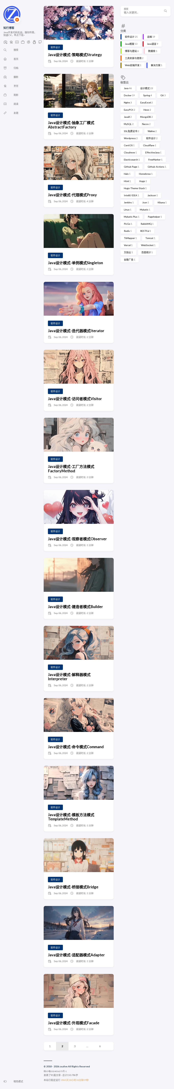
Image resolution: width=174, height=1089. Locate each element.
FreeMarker (155, 159)
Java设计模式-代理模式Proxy (72, 195)
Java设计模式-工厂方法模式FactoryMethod (71, 468)
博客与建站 (132, 50)
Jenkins (129, 202)
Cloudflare (149, 145)
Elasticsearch (132, 159)
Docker (129, 95)
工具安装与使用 (134, 58)
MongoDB (146, 116)
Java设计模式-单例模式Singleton (75, 262)
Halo (127, 173)
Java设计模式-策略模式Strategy (75, 54)
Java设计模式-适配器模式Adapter (76, 955)
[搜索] (165, 11)
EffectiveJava (153, 152)
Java (128, 88)
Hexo (147, 109)
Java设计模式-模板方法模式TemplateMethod (71, 816)
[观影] (23, 43)
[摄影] (5, 43)
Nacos (146, 124)
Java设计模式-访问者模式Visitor (75, 398)
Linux (127, 209)
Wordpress (131, 138)
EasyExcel (146, 102)
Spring (147, 95)
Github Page (131, 166)
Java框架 (131, 43)
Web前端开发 (133, 65)
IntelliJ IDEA (131, 195)
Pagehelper (155, 216)
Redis (128, 230)
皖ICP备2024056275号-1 (55, 1071)
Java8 (128, 116)
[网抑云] (29, 43)
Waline (152, 131)
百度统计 (147, 252)
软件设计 (131, 36)
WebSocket (148, 245)
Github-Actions (157, 166)
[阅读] (17, 43)
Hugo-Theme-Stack (135, 188)
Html (127, 181)
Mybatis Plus (131, 216)
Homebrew (146, 173)
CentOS (129, 145)
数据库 (152, 50)
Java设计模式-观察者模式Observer (77, 539)
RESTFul (145, 230)
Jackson (152, 195)
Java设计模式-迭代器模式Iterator (76, 330)
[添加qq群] (34, 43)
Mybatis (145, 209)
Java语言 (152, 43)
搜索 (126, 9)
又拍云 (128, 252)
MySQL (129, 124)
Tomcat (150, 238)
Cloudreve (130, 152)
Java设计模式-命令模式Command (76, 746)
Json (145, 202)
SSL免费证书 (131, 131)
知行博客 (8, 27)
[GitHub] (40, 43)
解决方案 (156, 65)
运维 (151, 36)
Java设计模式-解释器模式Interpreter (69, 676)
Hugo (143, 181)
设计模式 (146, 88)
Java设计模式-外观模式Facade (73, 1023)
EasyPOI (129, 109)
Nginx (128, 102)
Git (163, 95)
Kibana (162, 202)
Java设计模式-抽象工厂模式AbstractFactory (71, 124)
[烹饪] (11, 43)
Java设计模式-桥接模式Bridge (73, 887)
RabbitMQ (147, 223)
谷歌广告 (129, 259)
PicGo (128, 223)
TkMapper (130, 238)
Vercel (128, 245)
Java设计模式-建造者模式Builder (75, 606)
